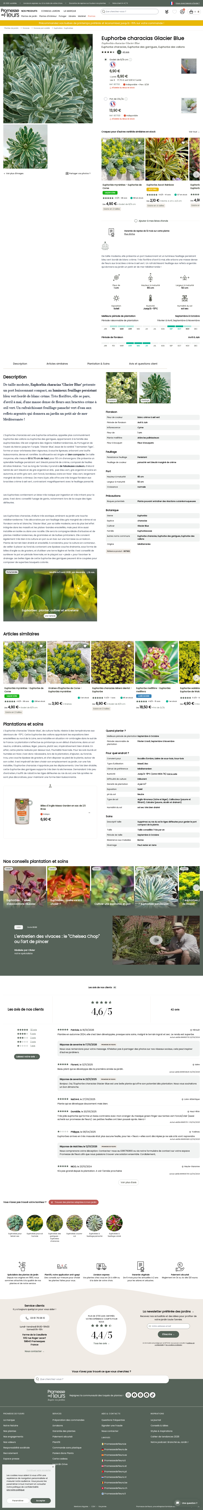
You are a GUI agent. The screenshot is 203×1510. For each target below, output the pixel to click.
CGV (93, 1506)
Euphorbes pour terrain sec (15, 1234)
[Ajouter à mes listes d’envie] (139, 142)
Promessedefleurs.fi (115, 1493)
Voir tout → (194, 131)
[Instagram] (128, 1395)
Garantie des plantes (63, 1431)
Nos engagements (13, 1436)
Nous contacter (110, 1431)
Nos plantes (9, 1431)
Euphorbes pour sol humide (35, 1234)
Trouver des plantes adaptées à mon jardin (75, 1202)
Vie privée (102, 1506)
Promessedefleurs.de (115, 1449)
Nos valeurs (9, 1442)
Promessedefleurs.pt (115, 1471)
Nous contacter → (34, 1351)
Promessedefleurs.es (115, 1455)
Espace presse (11, 1458)
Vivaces (26, 28)
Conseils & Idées (159, 1425)
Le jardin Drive (60, 1464)
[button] (167, 11)
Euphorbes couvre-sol (75, 1234)
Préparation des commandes (68, 1420)
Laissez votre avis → (27, 1056)
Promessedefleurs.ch (115, 1488)
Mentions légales (81, 1506)
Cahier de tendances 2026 (165, 1436)
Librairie (72, 16)
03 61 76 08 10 (37, 1318)
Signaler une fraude (112, 1425)
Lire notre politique (15, 1489)
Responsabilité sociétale (16, 1447)
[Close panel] (53, 1467)
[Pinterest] (140, 1395)
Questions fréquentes (113, 1420)
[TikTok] (152, 1395)
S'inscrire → (168, 1334)
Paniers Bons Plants (63, 1453)
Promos (91, 16)
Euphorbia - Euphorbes (63, 28)
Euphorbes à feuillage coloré (114, 1234)
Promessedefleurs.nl (115, 1477)
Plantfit (56, 1442)
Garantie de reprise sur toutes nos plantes (87, 3)
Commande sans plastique (66, 1447)
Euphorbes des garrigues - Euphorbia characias (54, 1237)
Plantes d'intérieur (48, 16)
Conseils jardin (50, 11)
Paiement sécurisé (62, 1436)
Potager (62, 16)
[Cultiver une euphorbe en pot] (112, 887)
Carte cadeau (60, 1458)
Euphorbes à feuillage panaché (94, 1234)
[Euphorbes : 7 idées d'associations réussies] (24, 887)
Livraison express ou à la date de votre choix (43, 3)
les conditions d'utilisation (174, 1345)
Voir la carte (172, 774)
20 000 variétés (10, 3)
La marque (70, 11)
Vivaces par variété (42, 28)
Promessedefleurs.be (115, 1482)
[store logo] (10, 13)
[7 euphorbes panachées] (156, 887)
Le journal (156, 1420)
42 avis (125, 52)
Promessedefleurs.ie (115, 1444)
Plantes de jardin (29, 16)
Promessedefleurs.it (115, 1460)
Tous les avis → (101, 1343)
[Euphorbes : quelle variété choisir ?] (68, 887)
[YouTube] (146, 1395)
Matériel (82, 16)
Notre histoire (10, 1425)
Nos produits (29, 11)
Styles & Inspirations (161, 1431)
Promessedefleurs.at (115, 1466)
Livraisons (57, 1425)
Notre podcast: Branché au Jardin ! (169, 1442)
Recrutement (10, 1453)
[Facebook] (134, 1395)
